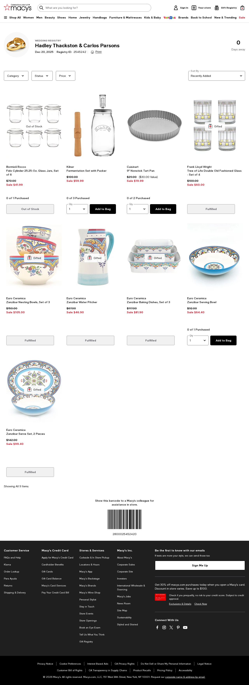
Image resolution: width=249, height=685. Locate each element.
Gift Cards (47, 571)
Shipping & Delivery (15, 592)
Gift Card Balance (51, 578)
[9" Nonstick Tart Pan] (154, 126)
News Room (124, 603)
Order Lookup (11, 571)
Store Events (86, 613)
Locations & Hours (89, 564)
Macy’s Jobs (124, 596)
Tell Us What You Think (91, 634)
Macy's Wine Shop (89, 592)
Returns (8, 585)
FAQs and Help (12, 557)
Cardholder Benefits (53, 564)
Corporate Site (125, 571)
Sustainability (124, 617)
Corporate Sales (126, 564)
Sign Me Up (200, 565)
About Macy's (124, 557)
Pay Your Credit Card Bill (55, 592)
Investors (122, 578)
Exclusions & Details (180, 604)
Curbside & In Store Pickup (94, 557)
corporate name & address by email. (185, 677)
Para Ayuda (10, 578)
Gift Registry (86, 641)
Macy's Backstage (89, 578)
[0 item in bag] (242, 8)
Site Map (122, 610)
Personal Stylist (87, 599)
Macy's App (85, 571)
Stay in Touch (86, 606)
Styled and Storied (127, 624)
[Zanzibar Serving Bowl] (215, 258)
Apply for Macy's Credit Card (57, 557)
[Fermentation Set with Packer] (94, 126)
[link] (34, 179)
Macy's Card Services (54, 585)
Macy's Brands (87, 585)
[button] (34, 143)
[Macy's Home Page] (17, 8)
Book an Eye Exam (89, 627)
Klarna (7, 564)
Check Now (200, 604)
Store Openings (88, 620)
